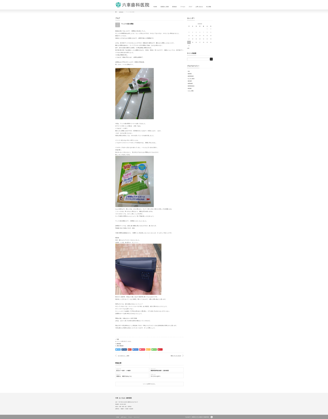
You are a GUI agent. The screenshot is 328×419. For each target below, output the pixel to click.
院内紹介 (174, 6)
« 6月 (188, 48)
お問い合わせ (199, 6)
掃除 (118, 345)
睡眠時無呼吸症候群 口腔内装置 (160, 370)
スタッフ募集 (190, 90)
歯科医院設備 (190, 76)
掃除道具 (121, 345)
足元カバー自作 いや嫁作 (123, 370)
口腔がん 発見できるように (124, 376)
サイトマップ (136, 417)
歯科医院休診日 (191, 85)
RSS (212, 417)
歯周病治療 (190, 83)
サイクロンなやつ (155, 376)
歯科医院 (121, 12)
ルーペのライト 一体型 (123, 355)
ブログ (190, 6)
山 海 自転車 (191, 78)
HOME (155, 6)
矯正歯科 (190, 88)
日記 (189, 71)
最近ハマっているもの (176, 355)
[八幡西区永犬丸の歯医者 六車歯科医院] (132, 4)
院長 (118, 339)
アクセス (182, 6)
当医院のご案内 (164, 6)
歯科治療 (190, 80)
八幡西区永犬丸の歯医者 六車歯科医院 (200, 417)
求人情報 (208, 6)
